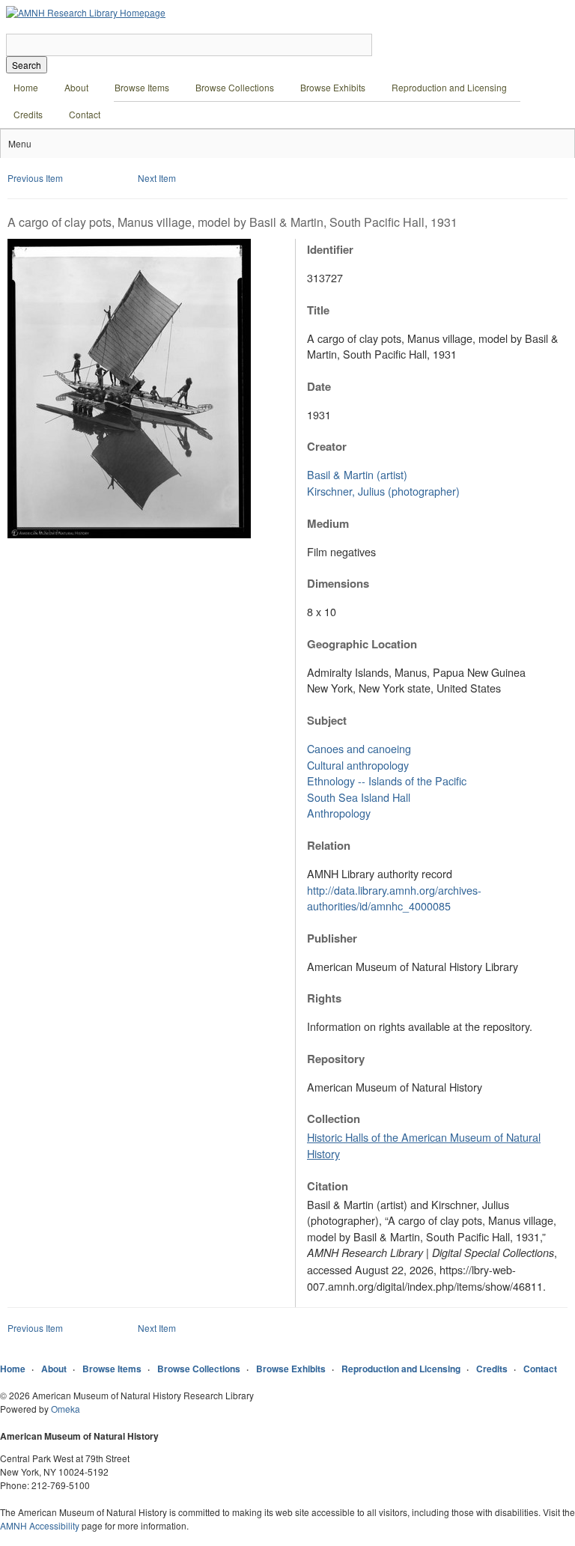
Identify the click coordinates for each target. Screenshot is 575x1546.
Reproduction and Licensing (449, 87)
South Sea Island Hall (358, 797)
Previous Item (35, 177)
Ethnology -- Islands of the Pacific (386, 780)
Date (319, 386)
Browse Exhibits (332, 87)
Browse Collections (234, 87)
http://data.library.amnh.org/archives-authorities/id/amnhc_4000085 (394, 898)
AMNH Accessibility (39, 1525)
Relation (328, 845)
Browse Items (142, 87)
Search (26, 64)
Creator (327, 446)
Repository (336, 1058)
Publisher (332, 938)
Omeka (65, 1408)
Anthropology (339, 813)
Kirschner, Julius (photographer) (383, 491)
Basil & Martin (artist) (357, 474)
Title (318, 310)
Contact (84, 114)
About (76, 87)
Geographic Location (362, 644)
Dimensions (338, 583)
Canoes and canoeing (359, 748)
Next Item (157, 177)
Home (25, 87)
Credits (28, 114)
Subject (327, 720)
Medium (328, 523)
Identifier (330, 249)
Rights (324, 998)
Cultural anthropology (358, 765)
